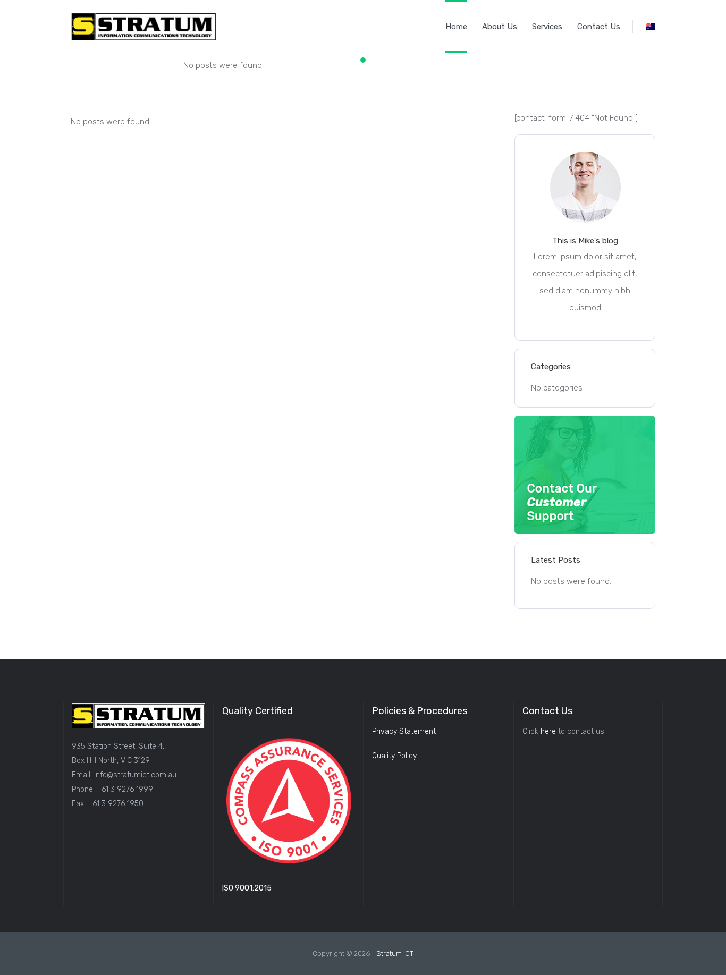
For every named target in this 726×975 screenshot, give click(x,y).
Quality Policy (394, 755)
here (548, 731)
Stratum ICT (394, 953)
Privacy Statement (404, 731)
